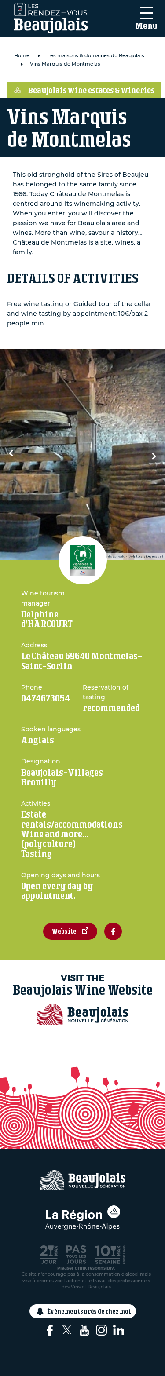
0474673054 (45, 698)
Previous (13, 454)
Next (151, 454)
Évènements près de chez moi (89, 1311)
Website (64, 931)
